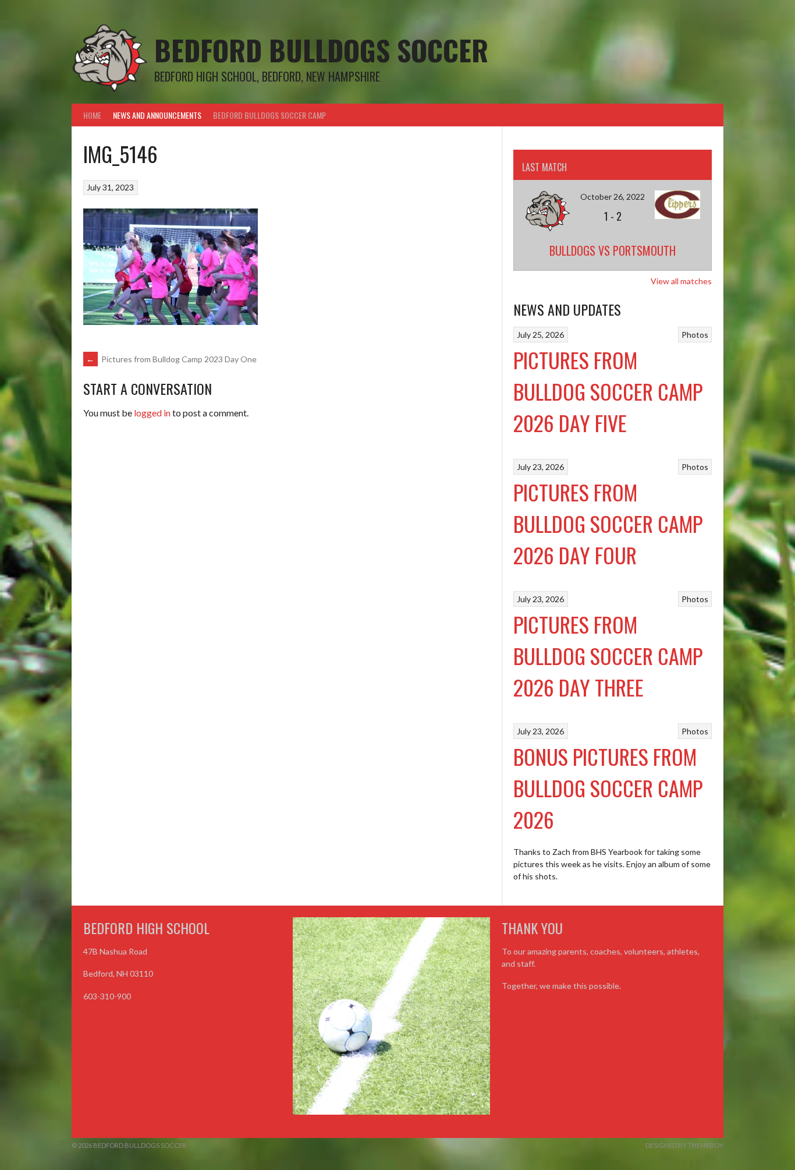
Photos (695, 335)
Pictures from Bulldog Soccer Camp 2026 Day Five (607, 391)
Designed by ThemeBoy (684, 1145)
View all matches (681, 281)
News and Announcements (157, 115)
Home (92, 115)
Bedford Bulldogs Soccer (321, 49)
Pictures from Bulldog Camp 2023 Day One (171, 359)
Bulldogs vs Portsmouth (612, 250)
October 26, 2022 (612, 197)
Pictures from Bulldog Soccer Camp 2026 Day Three (607, 655)
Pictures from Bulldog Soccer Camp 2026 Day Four (607, 523)
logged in (152, 412)
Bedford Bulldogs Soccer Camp (269, 115)
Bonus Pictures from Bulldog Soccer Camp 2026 (607, 788)
